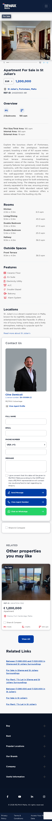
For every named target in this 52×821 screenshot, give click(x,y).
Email (8, 428)
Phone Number (12, 439)
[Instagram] (44, 797)
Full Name (10, 416)
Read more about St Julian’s (17, 333)
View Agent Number (20, 502)
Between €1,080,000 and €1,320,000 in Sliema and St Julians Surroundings (25, 662)
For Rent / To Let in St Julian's (21, 704)
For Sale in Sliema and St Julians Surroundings (22, 671)
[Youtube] (19, 797)
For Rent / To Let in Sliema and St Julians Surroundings (23, 681)
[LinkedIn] (32, 797)
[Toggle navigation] (46, 6)
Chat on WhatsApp (19, 511)
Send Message (17, 492)
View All (26, 639)
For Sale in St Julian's (16, 698)
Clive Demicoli (14, 394)
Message (9, 458)
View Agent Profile (17, 406)
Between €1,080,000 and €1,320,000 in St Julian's (25, 690)
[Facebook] (7, 797)
